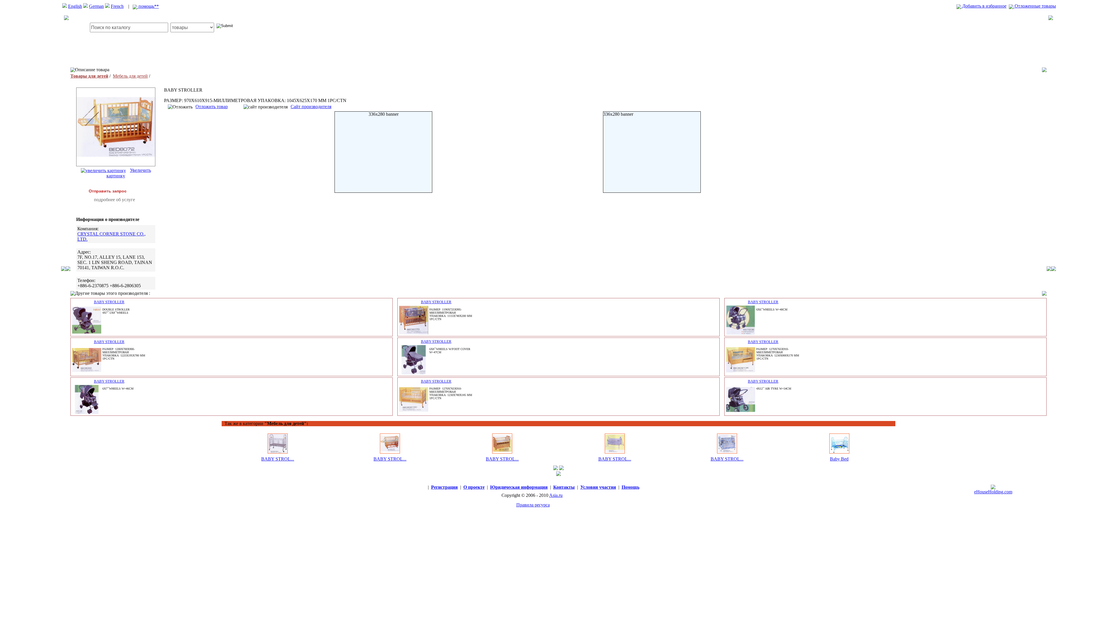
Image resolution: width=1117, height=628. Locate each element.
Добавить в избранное (983, 5)
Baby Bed (839, 458)
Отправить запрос (108, 191)
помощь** (148, 6)
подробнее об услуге (114, 199)
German (96, 6)
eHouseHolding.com (993, 491)
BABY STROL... (277, 458)
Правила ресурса (533, 504)
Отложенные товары (1034, 5)
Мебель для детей (130, 76)
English (75, 6)
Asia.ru (556, 495)
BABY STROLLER (109, 302)
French (117, 6)
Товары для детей (89, 76)
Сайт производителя (311, 106)
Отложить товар (211, 106)
